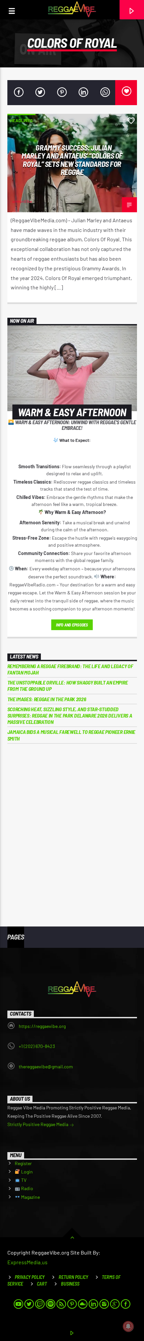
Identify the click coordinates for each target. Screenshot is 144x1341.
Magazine (30, 1197)
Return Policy (73, 1277)
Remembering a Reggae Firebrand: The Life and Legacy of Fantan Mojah (70, 669)
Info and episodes (72, 624)
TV (23, 1180)
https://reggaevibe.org (42, 1026)
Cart (42, 1284)
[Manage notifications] (128, 1326)
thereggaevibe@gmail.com (46, 1066)
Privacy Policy (30, 1277)
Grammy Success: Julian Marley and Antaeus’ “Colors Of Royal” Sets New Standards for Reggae (72, 160)
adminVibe (22, 201)
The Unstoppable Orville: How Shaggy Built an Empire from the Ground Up (67, 685)
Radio (26, 1188)
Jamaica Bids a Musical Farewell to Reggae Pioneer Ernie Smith (71, 735)
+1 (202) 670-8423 (37, 1046)
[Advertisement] (72, 830)
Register (23, 1163)
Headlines (21, 120)
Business (70, 1284)
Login (26, 1171)
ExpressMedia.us (27, 1262)
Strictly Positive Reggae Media (38, 1124)
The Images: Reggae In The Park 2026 (46, 699)
